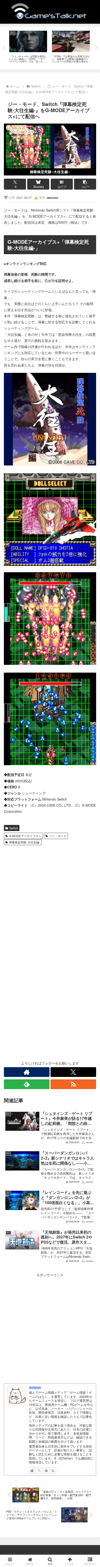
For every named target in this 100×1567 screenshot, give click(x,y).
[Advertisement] (50, 900)
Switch (13, 828)
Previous (3, 48)
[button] (85, 184)
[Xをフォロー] (73, 1072)
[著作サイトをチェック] (27, 1072)
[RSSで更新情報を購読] (73, 1084)
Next (96, 48)
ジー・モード (58, 836)
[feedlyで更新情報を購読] (27, 1084)
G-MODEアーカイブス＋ (25, 836)
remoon (35, 1387)
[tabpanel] (28, 47)
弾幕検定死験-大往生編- (24, 842)
